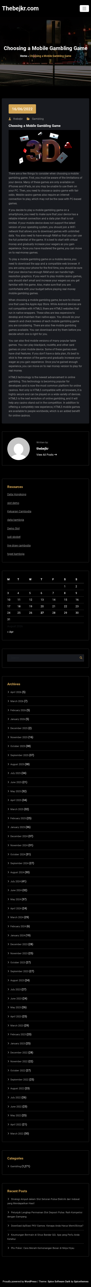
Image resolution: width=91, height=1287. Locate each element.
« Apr (10, 631)
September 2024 (19, 863)
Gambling (38, 118)
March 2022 (16, 1133)
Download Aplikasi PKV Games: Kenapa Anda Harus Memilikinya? (47, 1225)
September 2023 (19, 971)
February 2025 (18, 818)
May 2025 (15, 791)
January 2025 (17, 827)
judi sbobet (14, 536)
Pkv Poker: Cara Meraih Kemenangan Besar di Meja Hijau (42, 1248)
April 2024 (15, 908)
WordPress (31, 1281)
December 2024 (19, 836)
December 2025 (19, 728)
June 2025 (16, 782)
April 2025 (15, 800)
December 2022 (19, 1052)
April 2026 (15, 692)
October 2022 (17, 1070)
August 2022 (17, 1088)
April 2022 (15, 1124)
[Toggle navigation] (84, 8)
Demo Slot (13, 528)
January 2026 (17, 719)
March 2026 (16, 701)
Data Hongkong (16, 494)
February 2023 (18, 1034)
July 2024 (15, 881)
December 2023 (19, 944)
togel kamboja (16, 553)
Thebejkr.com (20, 8)
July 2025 (15, 773)
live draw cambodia (19, 545)
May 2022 (15, 1115)
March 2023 (16, 1025)
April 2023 (15, 1016)
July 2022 (15, 1097)
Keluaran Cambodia (19, 511)
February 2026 (18, 710)
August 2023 (17, 980)
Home (23, 56)
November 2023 (19, 953)
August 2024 (17, 872)
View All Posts (45, 454)
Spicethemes (81, 1281)
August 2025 (17, 764)
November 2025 (19, 737)
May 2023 (15, 1007)
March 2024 (16, 917)
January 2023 (17, 1043)
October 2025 (17, 746)
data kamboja (15, 519)
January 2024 (17, 935)
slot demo (13, 503)
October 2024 (17, 854)
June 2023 (16, 998)
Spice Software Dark (59, 1281)
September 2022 (19, 1079)
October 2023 (17, 962)
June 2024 (16, 890)
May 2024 (15, 899)
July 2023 (15, 989)
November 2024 (19, 845)
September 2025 (19, 755)
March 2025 (16, 809)
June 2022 (16, 1106)
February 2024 (18, 926)
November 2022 (19, 1061)
